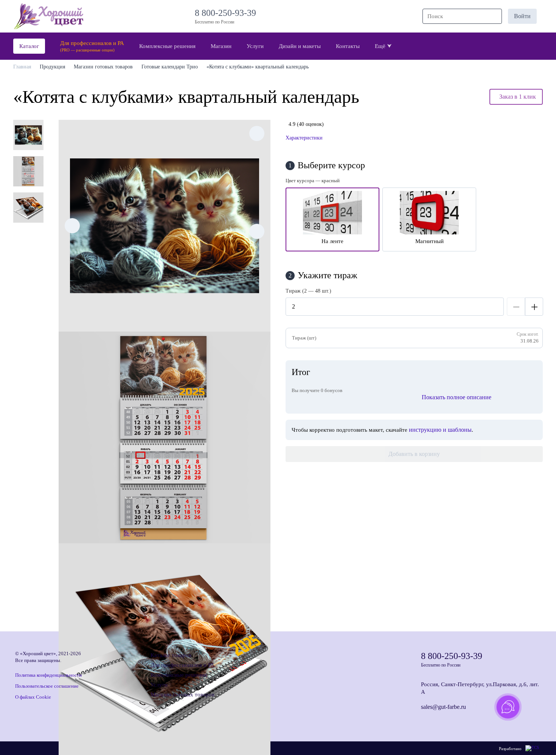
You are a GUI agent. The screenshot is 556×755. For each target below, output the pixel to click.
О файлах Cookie (33, 697)
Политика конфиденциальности (48, 675)
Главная (22, 67)
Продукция (52, 67)
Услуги (159, 685)
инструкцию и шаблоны (440, 429)
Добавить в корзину (414, 454)
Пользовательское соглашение (47, 686)
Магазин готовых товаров (103, 67)
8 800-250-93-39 (228, 13)
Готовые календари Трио (169, 67)
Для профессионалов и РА (182, 665)
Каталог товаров (171, 655)
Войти (522, 16)
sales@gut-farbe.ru (443, 707)
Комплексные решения (179, 675)
